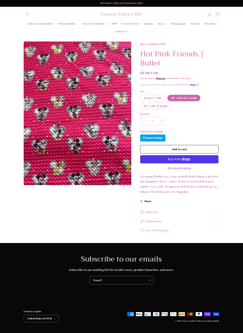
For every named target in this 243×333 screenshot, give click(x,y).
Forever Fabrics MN (192, 321)
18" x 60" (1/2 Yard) (184, 98)
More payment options (179, 167)
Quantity (145, 113)
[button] (27, 14)
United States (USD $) (39, 318)
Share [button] (148, 201)
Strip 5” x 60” (153, 98)
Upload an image (151, 131)
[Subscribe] (149, 280)
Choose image (153, 137)
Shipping (160, 78)
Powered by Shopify (210, 321)
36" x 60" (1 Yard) (155, 106)
